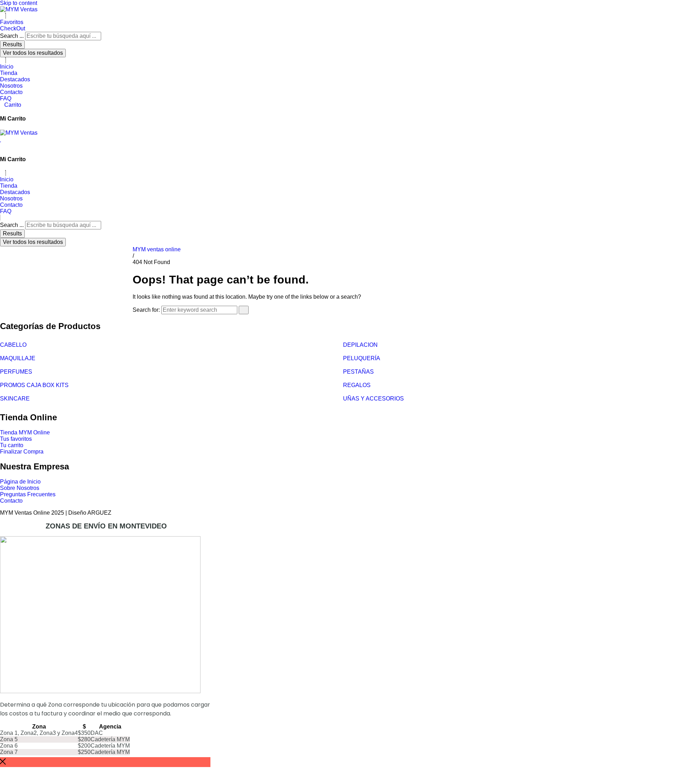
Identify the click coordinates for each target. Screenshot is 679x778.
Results (12, 44)
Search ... (12, 36)
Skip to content (18, 3)
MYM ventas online (157, 249)
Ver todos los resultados (33, 53)
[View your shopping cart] (2, 145)
